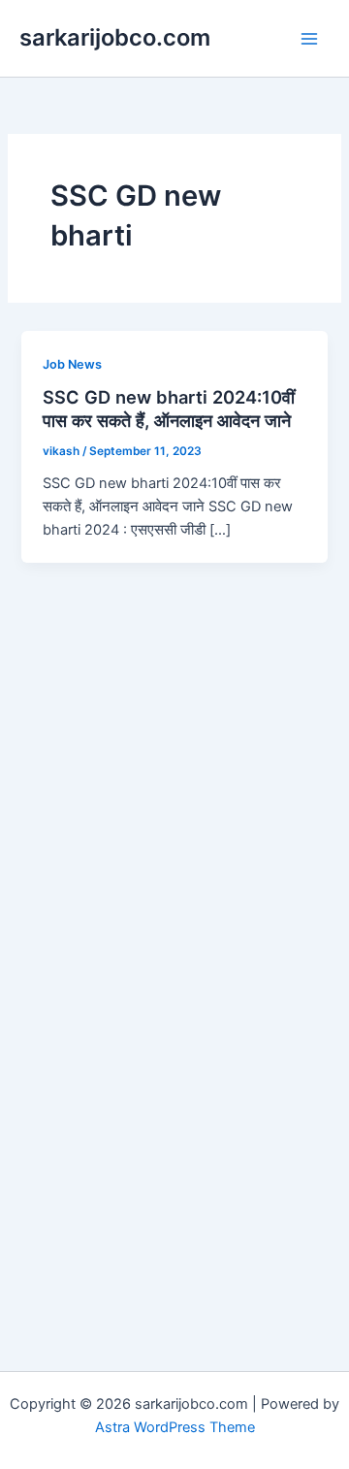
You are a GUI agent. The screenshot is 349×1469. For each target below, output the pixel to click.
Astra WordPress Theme (175, 1427)
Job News (72, 364)
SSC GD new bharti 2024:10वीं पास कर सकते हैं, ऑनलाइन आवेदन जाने (169, 408)
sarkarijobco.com (114, 37)
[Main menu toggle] (309, 38)
